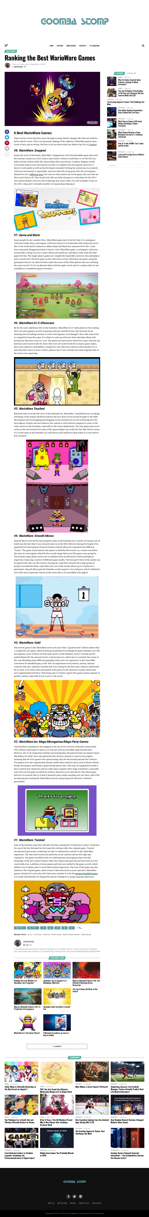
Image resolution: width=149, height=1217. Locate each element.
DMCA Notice (96, 1203)
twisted (47, 934)
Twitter (92, 144)
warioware (86, 934)
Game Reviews (71, 45)
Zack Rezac (18, 67)
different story (36, 174)
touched (38, 934)
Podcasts (82, 45)
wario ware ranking (72, 934)
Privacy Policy (84, 1203)
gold (30, 934)
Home (51, 45)
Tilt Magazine (94, 45)
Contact (73, 1203)
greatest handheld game (86, 873)
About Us (51, 1203)
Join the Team (62, 1203)
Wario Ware (56, 934)
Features (60, 45)
